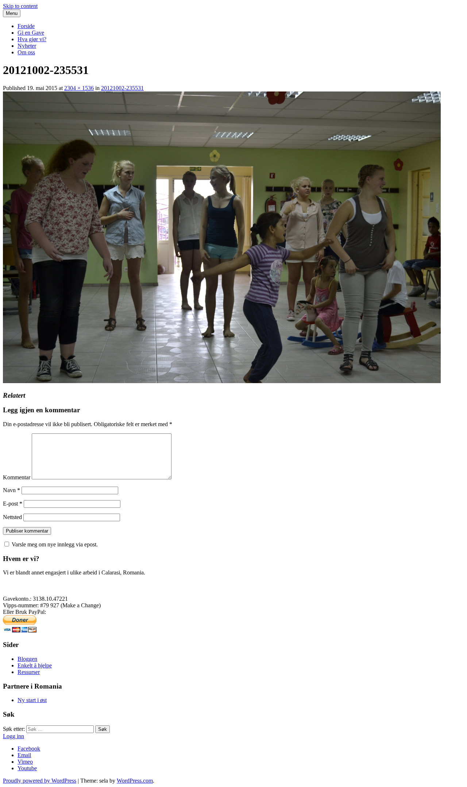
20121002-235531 (122, 88)
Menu (12, 13)
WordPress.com (135, 781)
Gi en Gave (31, 33)
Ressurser (29, 672)
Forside (26, 26)
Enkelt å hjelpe (35, 665)
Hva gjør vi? (32, 39)
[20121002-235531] (222, 381)
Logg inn (13, 736)
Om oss (26, 52)
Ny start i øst (32, 700)
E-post (12, 503)
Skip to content (20, 6)
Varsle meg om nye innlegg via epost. (55, 544)
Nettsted (12, 517)
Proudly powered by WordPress (39, 781)
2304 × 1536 (79, 88)
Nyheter (27, 46)
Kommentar (16, 477)
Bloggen (27, 659)
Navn (11, 490)
